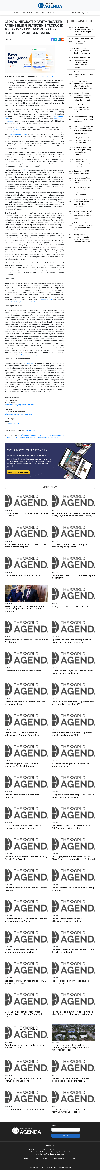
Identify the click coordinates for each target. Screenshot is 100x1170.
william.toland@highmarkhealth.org (18, 414)
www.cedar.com (45, 299)
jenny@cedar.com (12, 423)
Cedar (16, 129)
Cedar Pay (25, 170)
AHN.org (30, 363)
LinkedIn (10, 302)
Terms (26, 1158)
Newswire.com (47, 76)
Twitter (16, 302)
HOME (16, 13)
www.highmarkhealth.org (27, 355)
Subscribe (65, 1136)
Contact (73, 1158)
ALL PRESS (40, 13)
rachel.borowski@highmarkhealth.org (19, 405)
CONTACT (51, 13)
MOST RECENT (27, 13)
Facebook (24, 302)
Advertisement (58, 1158)
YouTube (34, 302)
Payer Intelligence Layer (17, 134)
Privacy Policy (42, 1158)
